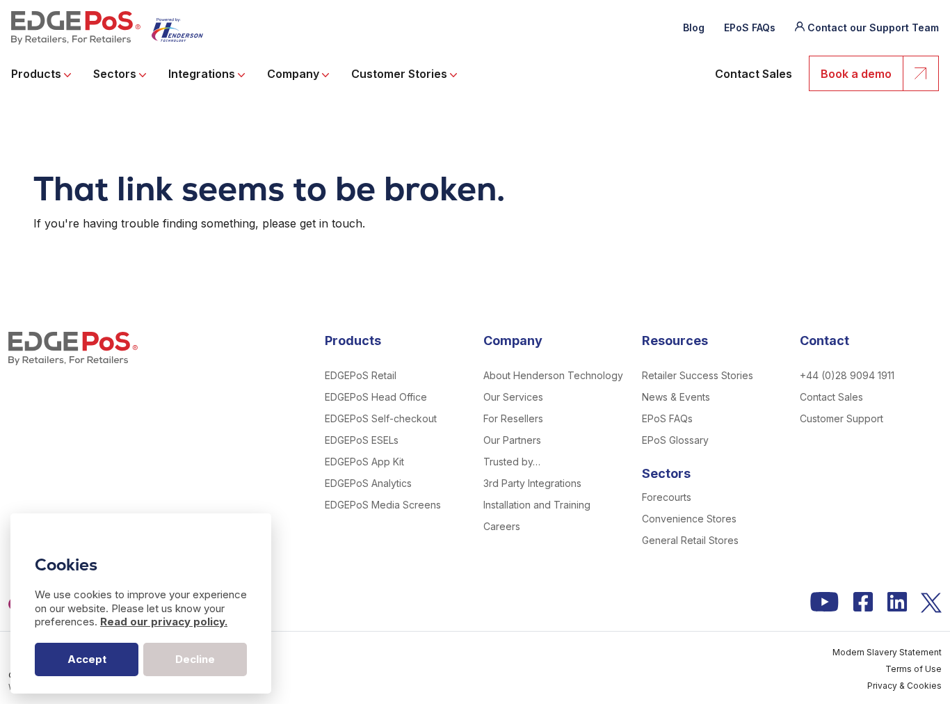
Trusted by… (511, 461)
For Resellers (513, 418)
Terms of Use (913, 669)
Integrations (203, 74)
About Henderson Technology (553, 375)
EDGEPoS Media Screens (383, 505)
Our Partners (512, 440)
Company (294, 74)
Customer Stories (400, 74)
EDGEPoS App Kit (364, 461)
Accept (86, 659)
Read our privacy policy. (163, 621)
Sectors (116, 74)
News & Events (676, 397)
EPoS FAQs (749, 27)
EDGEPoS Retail (360, 375)
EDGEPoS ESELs (361, 440)
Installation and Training (536, 505)
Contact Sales (753, 74)
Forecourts (666, 497)
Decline (195, 659)
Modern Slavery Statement (887, 652)
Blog (694, 27)
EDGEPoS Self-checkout (381, 418)
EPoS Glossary (675, 440)
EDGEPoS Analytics (368, 483)
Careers (501, 526)
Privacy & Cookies (904, 685)
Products (37, 74)
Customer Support (841, 418)
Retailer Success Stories (697, 375)
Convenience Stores (689, 519)
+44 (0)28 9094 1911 (847, 375)
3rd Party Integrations (532, 483)
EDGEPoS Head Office (376, 397)
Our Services (513, 397)
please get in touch (312, 223)
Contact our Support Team (873, 27)
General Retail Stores (690, 540)
